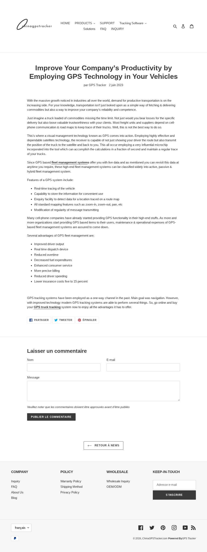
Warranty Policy (70, 481)
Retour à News (107, 445)
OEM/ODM (114, 486)
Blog (14, 497)
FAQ (14, 486)
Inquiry (15, 481)
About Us (17, 492)
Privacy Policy (69, 492)
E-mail (111, 359)
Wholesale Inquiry (118, 481)
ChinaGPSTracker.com (154, 538)
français (20, 527)
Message (33, 377)
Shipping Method (71, 486)
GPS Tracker (189, 538)
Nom (30, 359)
